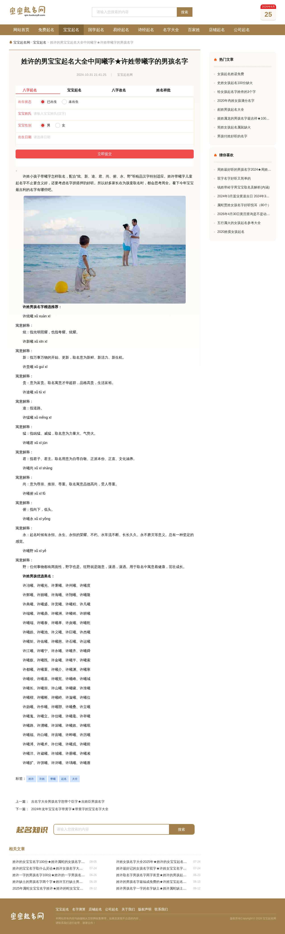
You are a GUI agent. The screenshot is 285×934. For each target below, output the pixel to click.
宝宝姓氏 (24, 113)
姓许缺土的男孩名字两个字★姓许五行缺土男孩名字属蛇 (54, 882)
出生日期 (24, 137)
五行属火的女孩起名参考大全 (239, 223)
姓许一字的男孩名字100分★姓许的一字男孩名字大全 (54, 875)
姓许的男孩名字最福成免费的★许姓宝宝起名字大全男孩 (158, 882)
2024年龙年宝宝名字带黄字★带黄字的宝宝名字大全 (69, 809)
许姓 (42, 778)
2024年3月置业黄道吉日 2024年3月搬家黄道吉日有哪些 (244, 196)
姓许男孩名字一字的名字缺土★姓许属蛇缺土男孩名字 (158, 888)
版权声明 (144, 909)
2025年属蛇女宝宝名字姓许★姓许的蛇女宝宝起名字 (54, 888)
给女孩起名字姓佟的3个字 (236, 92)
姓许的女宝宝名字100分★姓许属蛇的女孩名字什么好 (54, 862)
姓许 (31, 778)
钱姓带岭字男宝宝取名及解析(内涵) (243, 187)
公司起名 (242, 30)
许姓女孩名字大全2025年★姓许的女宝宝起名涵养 (158, 862)
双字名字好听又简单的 (234, 178)
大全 (74, 778)
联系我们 (161, 909)
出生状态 (24, 102)
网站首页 (21, 30)
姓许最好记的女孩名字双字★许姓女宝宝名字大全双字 (158, 868)
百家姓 (194, 30)
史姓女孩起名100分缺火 (235, 83)
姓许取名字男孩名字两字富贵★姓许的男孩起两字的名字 (158, 875)
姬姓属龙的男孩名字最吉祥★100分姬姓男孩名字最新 (244, 118)
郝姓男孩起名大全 (230, 109)
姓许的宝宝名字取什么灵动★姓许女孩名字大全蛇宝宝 (54, 868)
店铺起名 (217, 30)
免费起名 (46, 30)
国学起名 (96, 30)
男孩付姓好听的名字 (232, 136)
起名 (64, 778)
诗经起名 (146, 30)
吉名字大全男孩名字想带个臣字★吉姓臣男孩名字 (68, 801)
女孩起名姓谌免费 (230, 74)
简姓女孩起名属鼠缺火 (234, 127)
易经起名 (121, 30)
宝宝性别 (24, 125)
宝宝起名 (71, 30)
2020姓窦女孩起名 (230, 232)
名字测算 (79, 909)
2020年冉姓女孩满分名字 (235, 100)
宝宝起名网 (21, 42)
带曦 (53, 778)
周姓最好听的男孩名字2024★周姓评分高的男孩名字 (244, 169)
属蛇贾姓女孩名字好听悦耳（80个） (244, 205)
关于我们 (128, 909)
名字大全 (171, 30)
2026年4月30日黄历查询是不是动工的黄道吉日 (244, 214)
